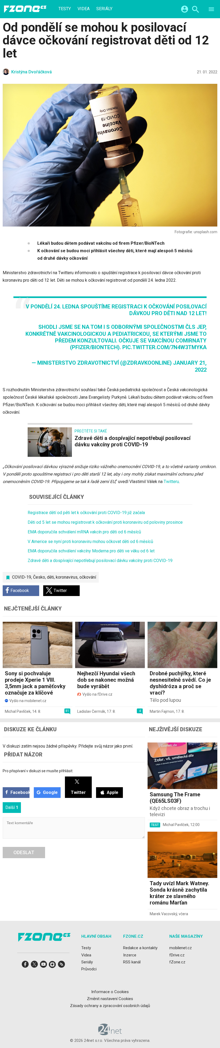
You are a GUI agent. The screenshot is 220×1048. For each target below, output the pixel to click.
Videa (84, 9)
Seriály (104, 9)
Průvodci (89, 969)
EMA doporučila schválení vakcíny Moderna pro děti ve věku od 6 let (91, 550)
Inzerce (129, 954)
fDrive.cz (177, 954)
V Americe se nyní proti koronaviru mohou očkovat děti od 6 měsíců (90, 541)
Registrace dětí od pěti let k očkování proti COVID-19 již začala (86, 512)
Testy (64, 9)
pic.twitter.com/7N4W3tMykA (164, 347)
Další (11, 807)
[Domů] (25, 9)
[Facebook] (25, 965)
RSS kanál (132, 962)
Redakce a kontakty (140, 947)
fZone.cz (177, 962)
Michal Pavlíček (18, 711)
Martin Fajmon (162, 711)
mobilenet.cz (180, 947)
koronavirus (67, 577)
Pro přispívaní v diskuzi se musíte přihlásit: (38, 771)
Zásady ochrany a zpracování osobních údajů (110, 1005)
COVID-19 (21, 577)
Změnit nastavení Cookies (110, 998)
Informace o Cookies (110, 991)
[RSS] (61, 965)
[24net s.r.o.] (110, 1033)
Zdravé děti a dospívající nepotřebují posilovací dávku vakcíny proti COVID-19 (100, 560)
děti (50, 577)
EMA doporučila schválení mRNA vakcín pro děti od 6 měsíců (84, 531)
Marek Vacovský (163, 914)
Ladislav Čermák (91, 711)
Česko (39, 577)
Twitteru (171, 481)
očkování (87, 577)
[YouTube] (43, 965)
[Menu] (211, 10)
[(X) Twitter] (34, 965)
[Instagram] (52, 965)
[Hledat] (195, 10)
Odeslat (23, 852)
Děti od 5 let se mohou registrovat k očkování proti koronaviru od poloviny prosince (105, 522)
